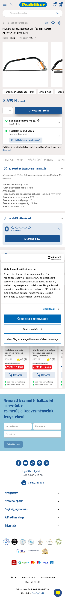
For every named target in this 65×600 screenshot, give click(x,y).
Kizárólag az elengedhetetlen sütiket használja (32, 339)
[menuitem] (5, 5)
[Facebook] (18, 463)
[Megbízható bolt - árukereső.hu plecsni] (59, 542)
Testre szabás (30, 329)
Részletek (7, 150)
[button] (38, 122)
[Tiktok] (32, 463)
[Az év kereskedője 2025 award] (45, 551)
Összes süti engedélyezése (32, 318)
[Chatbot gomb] (58, 593)
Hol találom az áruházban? (28, 140)
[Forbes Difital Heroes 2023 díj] (14, 542)
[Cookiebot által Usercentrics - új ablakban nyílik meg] (47, 258)
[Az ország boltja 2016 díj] (40, 542)
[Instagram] (46, 463)
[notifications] (59, 23)
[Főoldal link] (33, 4)
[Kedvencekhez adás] (53, 23)
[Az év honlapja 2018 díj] (23, 542)
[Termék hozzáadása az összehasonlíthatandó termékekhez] (47, 23)
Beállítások (49, 308)
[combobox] (32, 13)
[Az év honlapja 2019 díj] (31, 542)
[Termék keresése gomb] (58, 13)
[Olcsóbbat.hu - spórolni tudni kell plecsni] (34, 551)
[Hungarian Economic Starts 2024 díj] (6, 542)
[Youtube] (25, 463)
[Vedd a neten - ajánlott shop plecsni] (21, 551)
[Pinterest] (39, 463)
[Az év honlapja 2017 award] (50, 542)
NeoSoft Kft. (38, 593)
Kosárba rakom (40, 110)
